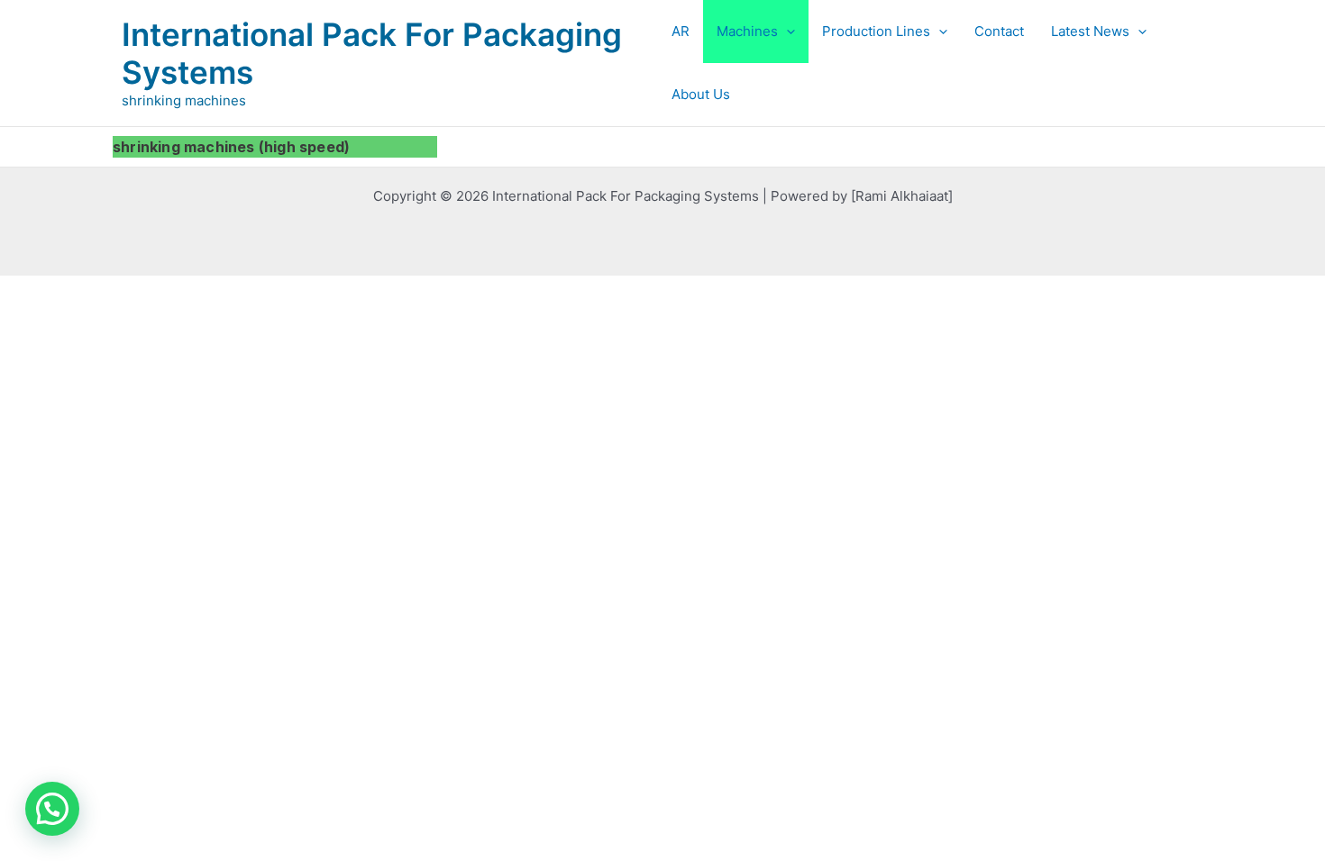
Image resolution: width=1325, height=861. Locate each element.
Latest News (1090, 31)
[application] (786, 31)
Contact (999, 31)
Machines (747, 31)
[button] (52, 809)
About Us (701, 94)
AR (681, 31)
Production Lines (876, 31)
